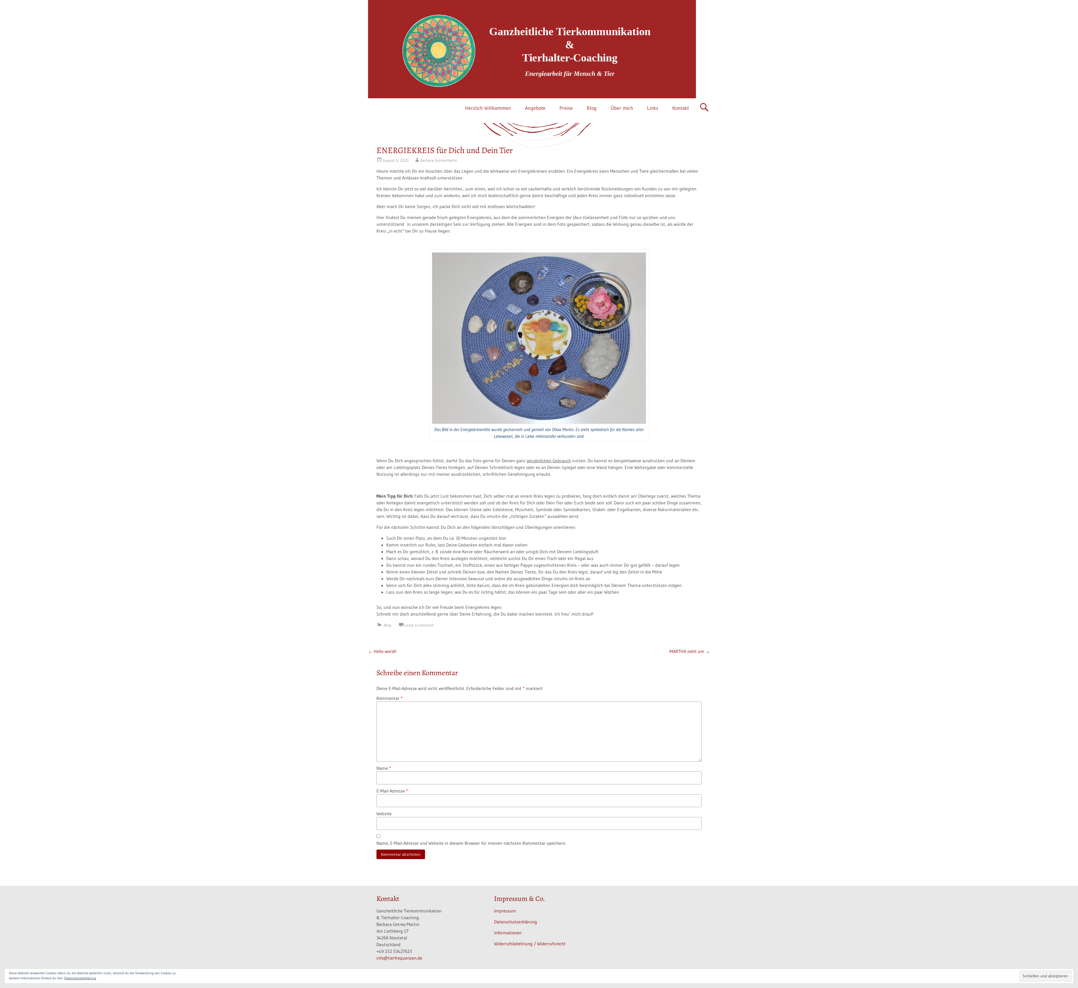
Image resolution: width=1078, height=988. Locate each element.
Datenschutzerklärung (515, 922)
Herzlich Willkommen (488, 108)
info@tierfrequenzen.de (399, 958)
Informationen (508, 932)
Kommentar (389, 698)
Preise (566, 108)
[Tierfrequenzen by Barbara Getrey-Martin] (532, 49)
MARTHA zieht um (690, 651)
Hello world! (382, 651)
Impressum (505, 911)
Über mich (622, 108)
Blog (592, 108)
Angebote (535, 108)
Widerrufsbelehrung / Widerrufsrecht (530, 943)
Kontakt (680, 108)
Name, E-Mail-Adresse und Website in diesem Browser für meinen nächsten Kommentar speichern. (471, 843)
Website (384, 813)
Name (383, 768)
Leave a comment (419, 625)
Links (652, 108)
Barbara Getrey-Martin (438, 160)
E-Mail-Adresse (392, 791)
